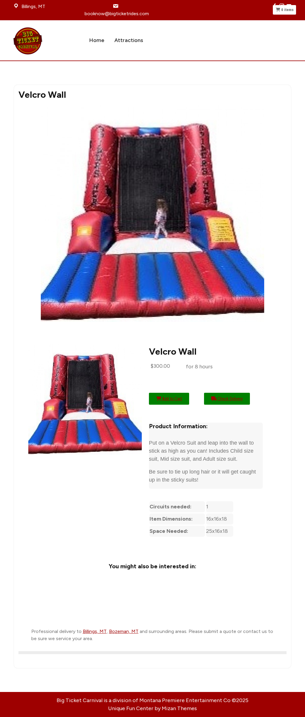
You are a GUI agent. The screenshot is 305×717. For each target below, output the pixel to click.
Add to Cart (171, 398)
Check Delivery (230, 398)
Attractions (128, 40)
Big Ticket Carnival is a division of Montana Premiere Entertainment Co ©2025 (152, 700)
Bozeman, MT (124, 631)
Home (96, 40)
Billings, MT (95, 631)
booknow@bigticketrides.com (117, 13)
